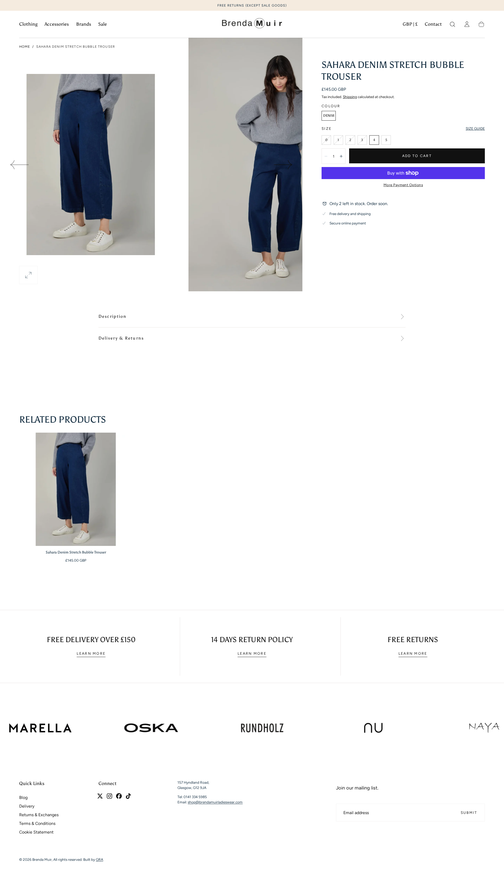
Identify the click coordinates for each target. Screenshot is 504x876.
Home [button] (24, 47)
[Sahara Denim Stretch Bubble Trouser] (76, 489)
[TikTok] (128, 796)
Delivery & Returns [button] (121, 338)
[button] (410, 25)
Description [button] (112, 316)
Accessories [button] (57, 24)
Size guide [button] (475, 128)
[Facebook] (119, 796)
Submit (469, 812)
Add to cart (417, 156)
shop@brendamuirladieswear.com (215, 802)
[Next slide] (283, 164)
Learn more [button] (91, 653)
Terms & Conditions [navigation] (37, 823)
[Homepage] (252, 24)
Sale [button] (102, 24)
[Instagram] (109, 796)
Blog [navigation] (23, 797)
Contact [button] (433, 24)
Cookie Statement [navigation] (36, 832)
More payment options (403, 185)
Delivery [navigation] (26, 806)
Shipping (350, 97)
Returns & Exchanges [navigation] (39, 814)
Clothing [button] (28, 24)
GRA (99, 859)
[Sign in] (466, 24)
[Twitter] (100, 796)
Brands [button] (83, 24)
